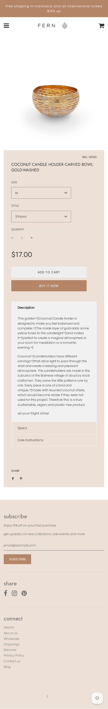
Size (14, 182)
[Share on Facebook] (14, 478)
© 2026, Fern (32, 696)
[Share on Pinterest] (21, 478)
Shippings (12, 644)
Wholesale (11, 639)
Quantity (17, 229)
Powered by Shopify (66, 696)
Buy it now (49, 286)
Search (9, 627)
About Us (11, 633)
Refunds (10, 650)
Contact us (12, 661)
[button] (41, 193)
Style (15, 206)
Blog (7, 667)
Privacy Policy (14, 655)
